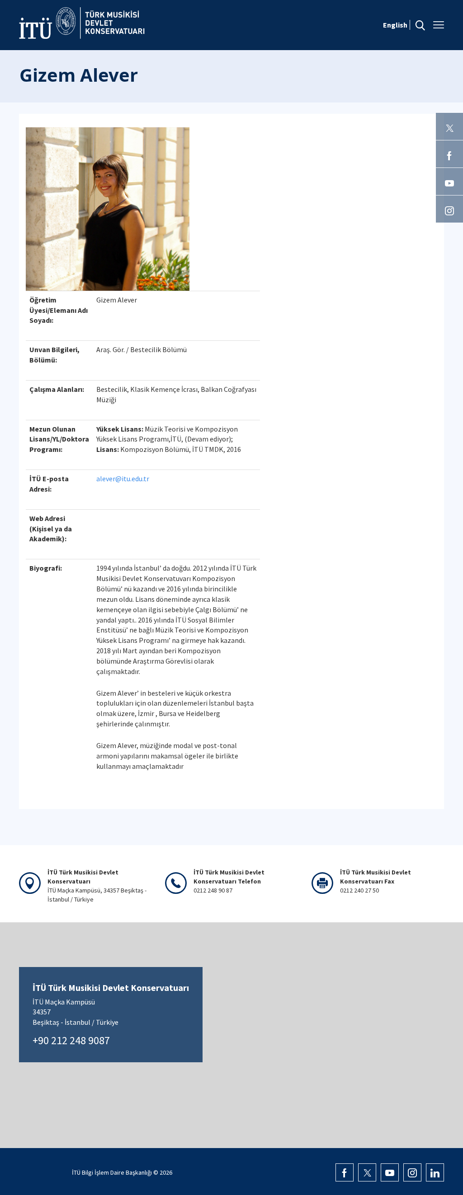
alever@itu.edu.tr (122, 478)
